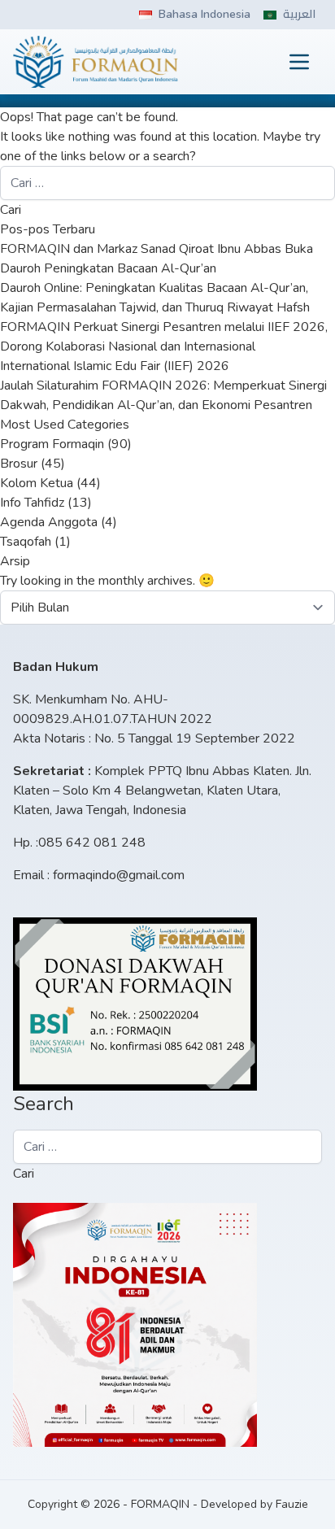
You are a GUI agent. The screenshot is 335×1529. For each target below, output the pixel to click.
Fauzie (292, 1504)
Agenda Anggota (49, 522)
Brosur (18, 464)
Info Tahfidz (32, 503)
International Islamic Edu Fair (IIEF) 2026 (114, 366)
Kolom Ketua (36, 483)
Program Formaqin (52, 444)
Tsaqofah (25, 542)
